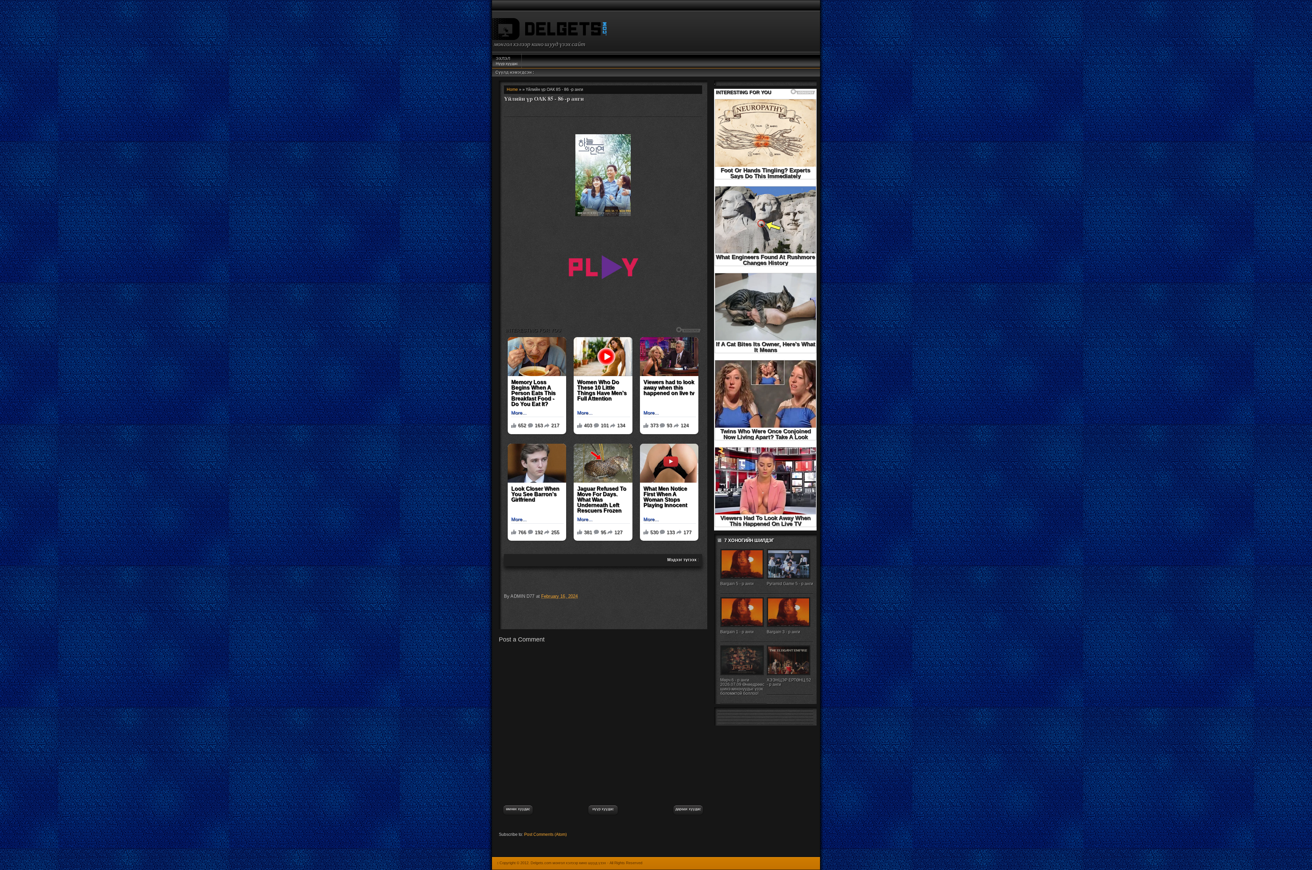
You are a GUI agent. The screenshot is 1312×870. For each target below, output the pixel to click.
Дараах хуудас (688, 809)
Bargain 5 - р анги (737, 583)
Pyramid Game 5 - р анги (790, 583)
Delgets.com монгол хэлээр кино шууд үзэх (568, 863)
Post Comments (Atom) (545, 834)
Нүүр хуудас (507, 61)
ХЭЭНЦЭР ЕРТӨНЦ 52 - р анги (789, 682)
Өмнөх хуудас (518, 809)
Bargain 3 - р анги (783, 632)
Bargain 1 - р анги (737, 632)
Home (512, 89)
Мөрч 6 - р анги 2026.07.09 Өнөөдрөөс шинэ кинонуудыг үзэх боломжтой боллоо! (742, 687)
